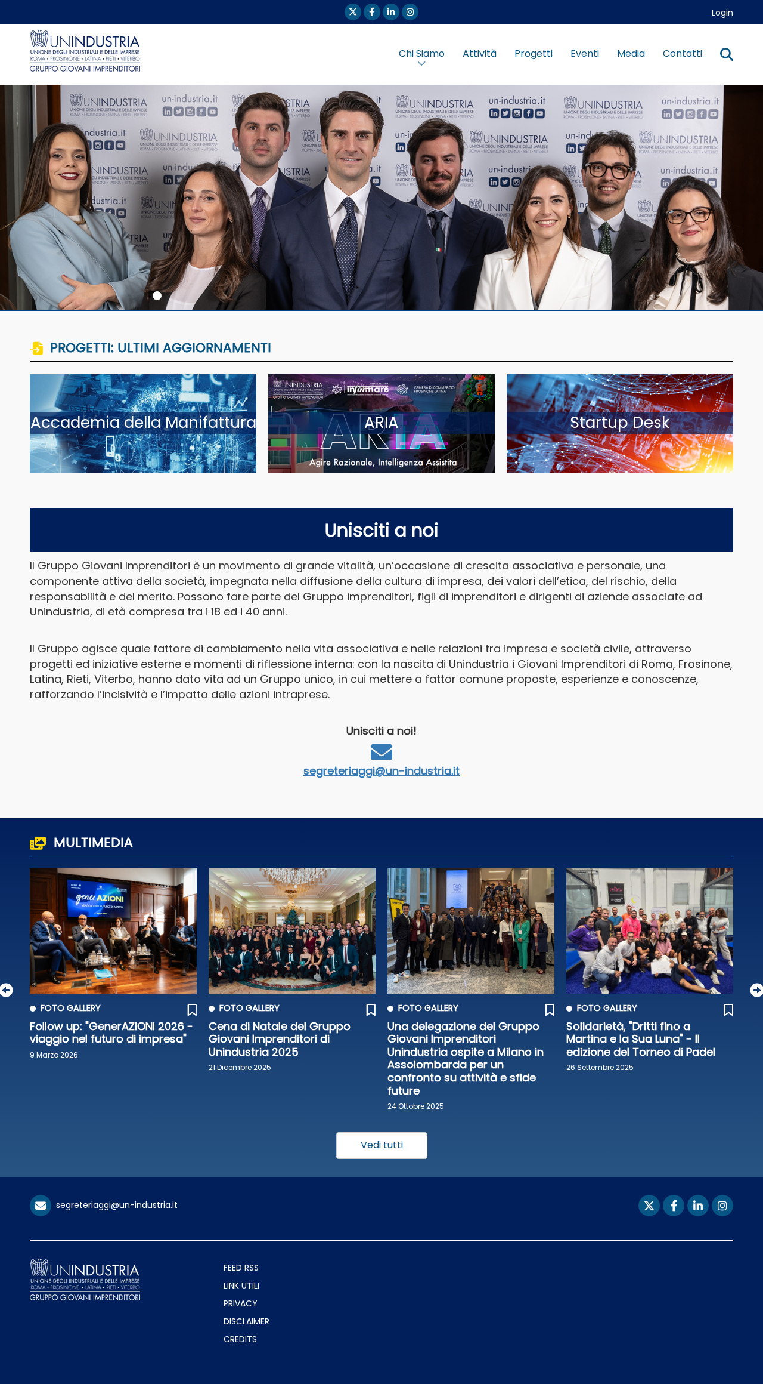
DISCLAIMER (246, 1321)
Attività (480, 53)
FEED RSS (241, 1268)
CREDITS (240, 1339)
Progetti (533, 53)
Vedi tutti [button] (382, 1145)
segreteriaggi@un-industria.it (381, 770)
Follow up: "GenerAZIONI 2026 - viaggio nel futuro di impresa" (111, 1033)
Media (631, 53)
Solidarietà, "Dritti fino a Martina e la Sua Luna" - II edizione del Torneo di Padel (640, 1039)
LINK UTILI (241, 1285)
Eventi (584, 53)
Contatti (682, 53)
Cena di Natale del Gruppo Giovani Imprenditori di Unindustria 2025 (280, 1039)
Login (722, 13)
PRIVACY (241, 1303)
